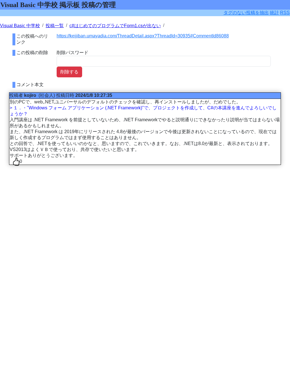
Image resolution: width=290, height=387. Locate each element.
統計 (274, 12)
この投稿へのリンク (32, 39)
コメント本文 (30, 84)
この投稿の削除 (32, 52)
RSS (285, 12)
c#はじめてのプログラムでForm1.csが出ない (115, 25)
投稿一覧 (55, 25)
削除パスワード (72, 52)
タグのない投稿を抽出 (246, 12)
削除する (69, 71)
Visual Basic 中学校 (20, 25)
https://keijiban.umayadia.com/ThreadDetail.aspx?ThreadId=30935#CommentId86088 (143, 35)
